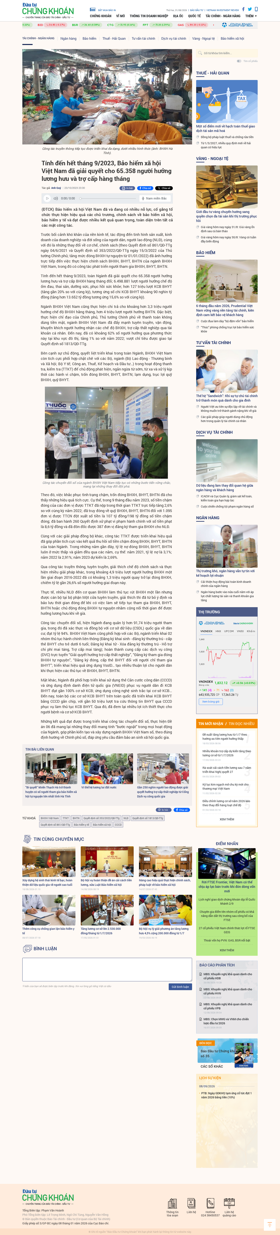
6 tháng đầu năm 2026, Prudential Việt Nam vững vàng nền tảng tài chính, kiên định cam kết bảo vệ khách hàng (225, 310)
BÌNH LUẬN (45, 948)
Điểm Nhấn (227, 843)
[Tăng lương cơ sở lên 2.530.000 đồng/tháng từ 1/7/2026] (107, 910)
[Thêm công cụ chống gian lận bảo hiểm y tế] (48, 910)
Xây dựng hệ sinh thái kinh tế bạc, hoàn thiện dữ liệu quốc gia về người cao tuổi (47, 882)
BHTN (76, 818)
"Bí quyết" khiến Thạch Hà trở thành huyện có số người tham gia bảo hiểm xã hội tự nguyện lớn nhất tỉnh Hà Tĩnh (51, 791)
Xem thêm (227, 819)
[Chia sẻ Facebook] (242, 9)
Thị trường (209, 611)
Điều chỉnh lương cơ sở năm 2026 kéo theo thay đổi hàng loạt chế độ (226, 803)
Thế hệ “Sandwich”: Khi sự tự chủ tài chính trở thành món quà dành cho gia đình (227, 398)
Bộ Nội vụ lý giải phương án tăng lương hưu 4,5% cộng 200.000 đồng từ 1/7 (164, 931)
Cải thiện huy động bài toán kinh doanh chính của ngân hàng (226, 584)
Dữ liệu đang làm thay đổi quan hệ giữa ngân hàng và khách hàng (224, 487)
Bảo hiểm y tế (81, 824)
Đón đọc (205, 1043)
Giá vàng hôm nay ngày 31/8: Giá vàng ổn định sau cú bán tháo (228, 229)
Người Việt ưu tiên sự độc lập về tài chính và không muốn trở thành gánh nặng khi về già (229, 409)
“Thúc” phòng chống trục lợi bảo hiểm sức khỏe (227, 329)
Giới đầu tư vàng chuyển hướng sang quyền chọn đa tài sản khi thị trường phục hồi (226, 216)
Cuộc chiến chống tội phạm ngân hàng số (227, 506)
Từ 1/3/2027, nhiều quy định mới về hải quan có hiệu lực (226, 145)
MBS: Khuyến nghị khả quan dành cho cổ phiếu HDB (228, 976)
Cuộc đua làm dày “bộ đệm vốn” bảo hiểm (227, 321)
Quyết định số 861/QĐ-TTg (55, 824)
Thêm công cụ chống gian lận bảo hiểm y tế (48, 931)
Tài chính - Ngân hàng (223, 16)
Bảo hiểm (89, 38)
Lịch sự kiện (210, 1077)
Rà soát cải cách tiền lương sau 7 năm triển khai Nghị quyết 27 (227, 770)
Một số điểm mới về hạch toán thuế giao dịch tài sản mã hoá (225, 128)
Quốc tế (194, 16)
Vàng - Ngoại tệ (203, 38)
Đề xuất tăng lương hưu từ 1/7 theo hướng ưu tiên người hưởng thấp (225, 737)
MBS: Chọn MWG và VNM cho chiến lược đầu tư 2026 (226, 1021)
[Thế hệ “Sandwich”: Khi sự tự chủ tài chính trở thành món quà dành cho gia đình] (227, 371)
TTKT (66, 818)
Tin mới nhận (210, 723)
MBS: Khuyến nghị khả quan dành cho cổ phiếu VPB (228, 1006)
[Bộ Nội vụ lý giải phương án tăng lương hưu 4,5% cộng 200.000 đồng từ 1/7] (165, 910)
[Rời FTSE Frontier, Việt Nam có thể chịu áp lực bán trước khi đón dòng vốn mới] (227, 863)
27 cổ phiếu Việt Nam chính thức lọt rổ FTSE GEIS (227, 930)
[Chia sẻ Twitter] (248, 9)
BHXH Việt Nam (50, 818)
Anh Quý (56, 188)
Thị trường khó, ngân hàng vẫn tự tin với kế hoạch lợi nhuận (225, 573)
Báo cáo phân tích (217, 965)
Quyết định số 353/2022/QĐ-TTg (102, 818)
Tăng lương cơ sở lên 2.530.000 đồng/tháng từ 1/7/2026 (101, 931)
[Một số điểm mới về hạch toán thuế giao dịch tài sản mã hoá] (227, 101)
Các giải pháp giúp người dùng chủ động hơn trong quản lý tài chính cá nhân (227, 419)
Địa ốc (178, 16)
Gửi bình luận (180, 987)
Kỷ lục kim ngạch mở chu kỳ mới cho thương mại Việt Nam (226, 786)
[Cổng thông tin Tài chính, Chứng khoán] (48, 10)
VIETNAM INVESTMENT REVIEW (222, 10)
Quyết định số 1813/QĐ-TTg (147, 818)
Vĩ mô (120, 16)
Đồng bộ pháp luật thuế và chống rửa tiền (227, 137)
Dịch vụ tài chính (173, 38)
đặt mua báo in (107, 10)
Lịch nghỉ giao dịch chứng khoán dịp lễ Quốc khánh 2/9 (227, 901)
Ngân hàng (68, 38)
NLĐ (126, 818)
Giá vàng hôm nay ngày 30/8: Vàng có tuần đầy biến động (228, 239)
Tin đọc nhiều (241, 723)
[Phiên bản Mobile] (255, 9)
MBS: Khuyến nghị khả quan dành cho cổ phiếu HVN (228, 991)
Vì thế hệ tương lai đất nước (98, 787)
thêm (249, 16)
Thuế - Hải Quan (114, 38)
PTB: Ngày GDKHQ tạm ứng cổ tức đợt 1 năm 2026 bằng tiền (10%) (226, 1095)
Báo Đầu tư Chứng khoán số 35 (220, 1053)
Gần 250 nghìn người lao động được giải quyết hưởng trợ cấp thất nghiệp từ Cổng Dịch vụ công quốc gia (163, 791)
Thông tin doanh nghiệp (149, 16)
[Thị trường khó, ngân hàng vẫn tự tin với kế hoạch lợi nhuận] (227, 546)
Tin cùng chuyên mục (59, 839)
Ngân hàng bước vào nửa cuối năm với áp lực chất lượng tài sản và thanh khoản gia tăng (227, 596)
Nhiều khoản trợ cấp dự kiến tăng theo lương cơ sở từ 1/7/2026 (227, 753)
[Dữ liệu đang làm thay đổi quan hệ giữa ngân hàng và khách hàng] (227, 460)
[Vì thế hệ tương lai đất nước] (107, 768)
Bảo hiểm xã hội (232, 38)
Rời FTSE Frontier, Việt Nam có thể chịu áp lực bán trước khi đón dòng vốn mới (227, 886)
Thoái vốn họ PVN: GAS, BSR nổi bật (227, 940)
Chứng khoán (100, 16)
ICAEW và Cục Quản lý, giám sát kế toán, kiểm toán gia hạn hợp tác (226, 498)
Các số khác (212, 1066)
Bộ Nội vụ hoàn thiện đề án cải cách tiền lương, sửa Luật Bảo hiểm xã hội (106, 882)
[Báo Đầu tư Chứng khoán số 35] (244, 1055)
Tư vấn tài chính (143, 38)
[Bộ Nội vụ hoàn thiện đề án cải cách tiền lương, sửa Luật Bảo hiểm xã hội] (107, 861)
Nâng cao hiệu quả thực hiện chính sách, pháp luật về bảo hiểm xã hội (165, 882)
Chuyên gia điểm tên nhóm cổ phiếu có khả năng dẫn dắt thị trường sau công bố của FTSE (227, 916)
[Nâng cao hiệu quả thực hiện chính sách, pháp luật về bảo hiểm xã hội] (165, 861)
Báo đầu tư (196, 10)
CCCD (118, 824)
